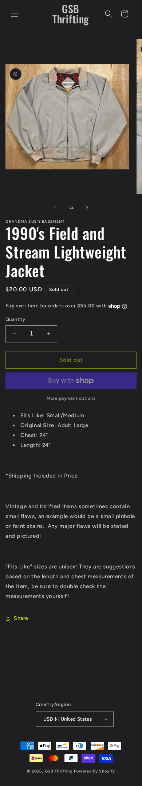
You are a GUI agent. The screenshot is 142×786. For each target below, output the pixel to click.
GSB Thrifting (59, 771)
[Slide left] (55, 208)
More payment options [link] (71, 398)
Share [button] (21, 618)
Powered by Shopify (94, 771)
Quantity (15, 319)
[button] (15, 14)
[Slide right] (87, 208)
